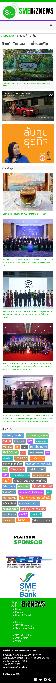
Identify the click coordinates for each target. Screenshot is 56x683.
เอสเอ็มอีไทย (8, 520)
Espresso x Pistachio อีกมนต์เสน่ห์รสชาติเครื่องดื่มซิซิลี (25, 214)
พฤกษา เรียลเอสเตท (20, 475)
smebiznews (38, 447)
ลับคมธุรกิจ (42, 486)
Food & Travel (23, 615)
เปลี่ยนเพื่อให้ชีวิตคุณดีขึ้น (33, 509)
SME (24, 446)
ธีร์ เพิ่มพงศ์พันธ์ (17, 469)
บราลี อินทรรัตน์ (36, 469)
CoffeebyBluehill (12, 435)
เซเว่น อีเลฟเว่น (29, 503)
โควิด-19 (23, 520)
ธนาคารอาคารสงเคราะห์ (38, 464)
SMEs (23, 453)
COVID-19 (6, 441)
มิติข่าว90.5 (8, 486)
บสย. (5, 475)
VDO (18, 641)
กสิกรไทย (7, 458)
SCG (17, 447)
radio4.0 (7, 447)
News (18, 622)
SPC (47, 453)
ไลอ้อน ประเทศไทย (42, 520)
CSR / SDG (21, 638)
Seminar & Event (24, 628)
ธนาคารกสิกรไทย (12, 463)
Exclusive (20, 612)
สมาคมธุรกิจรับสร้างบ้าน (31, 492)
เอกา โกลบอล (9, 514)
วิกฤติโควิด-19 (9, 492)
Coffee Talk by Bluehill (37, 435)
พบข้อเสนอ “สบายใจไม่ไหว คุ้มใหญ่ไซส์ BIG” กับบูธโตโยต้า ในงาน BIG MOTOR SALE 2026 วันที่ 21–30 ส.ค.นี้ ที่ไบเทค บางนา (28, 315)
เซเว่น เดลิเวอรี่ (10, 508)
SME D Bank (10, 452)
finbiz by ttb (19, 441)
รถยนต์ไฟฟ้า (23, 486)
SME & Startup (23, 635)
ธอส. (4, 469)
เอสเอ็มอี (35, 514)
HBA (30, 441)
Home (18, 609)
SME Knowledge (24, 625)
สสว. (49, 492)
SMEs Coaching (36, 452)
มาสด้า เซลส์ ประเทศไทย (30, 480)
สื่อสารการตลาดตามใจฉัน (35, 497)
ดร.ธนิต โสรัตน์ (37, 458)
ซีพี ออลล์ (21, 458)
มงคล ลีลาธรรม (41, 475)
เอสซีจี (23, 514)
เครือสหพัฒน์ (9, 503)
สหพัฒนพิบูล (9, 497)
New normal (41, 441)
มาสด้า (6, 480)
